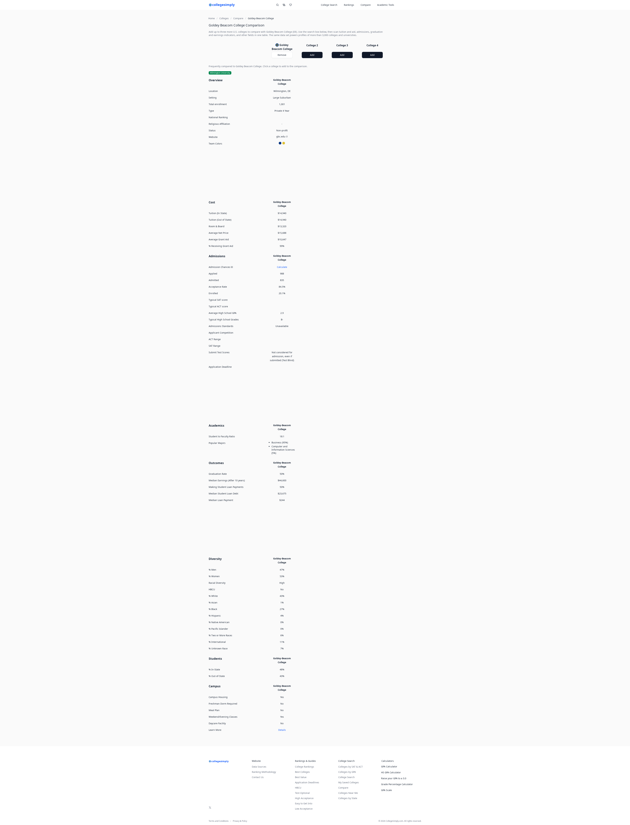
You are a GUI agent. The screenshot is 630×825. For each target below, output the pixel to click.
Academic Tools (385, 4)
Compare (366, 4)
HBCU (298, 787)
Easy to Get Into (303, 803)
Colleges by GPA (347, 771)
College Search (346, 777)
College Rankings (304, 766)
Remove (282, 54)
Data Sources (259, 766)
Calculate (282, 267)
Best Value (300, 777)
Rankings (349, 4)
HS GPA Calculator (391, 772)
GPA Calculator (389, 766)
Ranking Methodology (264, 771)
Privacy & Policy (240, 821)
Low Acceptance (304, 808)
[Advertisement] (297, 172)
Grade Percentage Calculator (397, 784)
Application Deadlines (307, 782)
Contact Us (258, 777)
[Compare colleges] (284, 5)
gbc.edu (280, 136)
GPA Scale (386, 790)
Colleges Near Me (348, 792)
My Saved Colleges (348, 782)
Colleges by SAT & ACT (350, 766)
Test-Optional (302, 792)
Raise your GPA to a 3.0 (393, 778)
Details (282, 729)
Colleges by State (347, 798)
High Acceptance (304, 798)
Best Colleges (302, 771)
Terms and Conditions (219, 821)
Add (312, 54)
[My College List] (290, 5)
